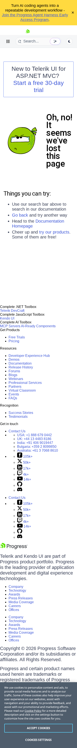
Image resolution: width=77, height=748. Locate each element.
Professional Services (25, 383)
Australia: (37, 450)
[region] (38, 715)
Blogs (13, 375)
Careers (15, 606)
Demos (14, 359)
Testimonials (18, 416)
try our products (54, 232)
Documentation (20, 363)
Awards (14, 594)
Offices (14, 610)
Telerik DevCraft (12, 310)
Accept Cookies (38, 728)
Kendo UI (7, 318)
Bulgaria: (36, 446)
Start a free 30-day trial (38, 86)
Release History (21, 367)
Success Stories (21, 413)
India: (35, 443)
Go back (20, 215)
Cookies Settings (38, 740)
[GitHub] (19, 485)
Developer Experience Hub (29, 355)
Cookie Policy (33, 711)
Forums (14, 371)
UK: (34, 439)
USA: (34, 435)
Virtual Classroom (22, 390)
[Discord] (19, 490)
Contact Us (17, 431)
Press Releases (21, 598)
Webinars (16, 379)
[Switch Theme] (69, 41)
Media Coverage (21, 602)
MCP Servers (10, 326)
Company (16, 586)
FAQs (13, 398)
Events (14, 394)
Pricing (14, 341)
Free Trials (17, 337)
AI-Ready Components (38, 326)
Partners (15, 386)
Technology (17, 590)
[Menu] (8, 41)
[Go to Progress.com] (14, 548)
